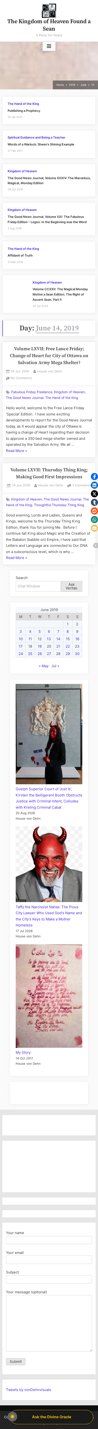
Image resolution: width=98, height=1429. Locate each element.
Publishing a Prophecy (24, 111)
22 (68, 646)
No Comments (21, 378)
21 (58, 646)
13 (49, 639)
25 (30, 653)
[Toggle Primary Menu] (49, 46)
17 (21, 646)
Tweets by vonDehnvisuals (28, 1389)
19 (40, 646)
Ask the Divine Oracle (51, 1416)
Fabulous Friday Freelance (31, 392)
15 (68, 639)
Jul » (55, 666)
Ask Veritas (71, 586)
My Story (23, 1052)
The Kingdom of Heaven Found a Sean (49, 25)
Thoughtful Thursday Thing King (59, 505)
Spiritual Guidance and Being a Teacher (36, 137)
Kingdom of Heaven (22, 171)
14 (58, 639)
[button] (94, 476)
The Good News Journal (24, 398)
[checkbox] (12, 1416)
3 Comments (81, 485)
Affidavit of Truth (20, 255)
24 (21, 653)
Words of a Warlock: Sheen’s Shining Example (41, 144)
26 (40, 653)
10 (21, 639)
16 (77, 639)
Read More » (16, 451)
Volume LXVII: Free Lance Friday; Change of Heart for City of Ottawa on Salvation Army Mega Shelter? (49, 356)
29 (68, 653)
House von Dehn (49, 371)
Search (22, 577)
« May (44, 666)
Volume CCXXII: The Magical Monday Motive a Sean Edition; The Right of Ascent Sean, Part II (60, 294)
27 (49, 653)
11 (30, 639)
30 (77, 653)
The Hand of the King (23, 104)
